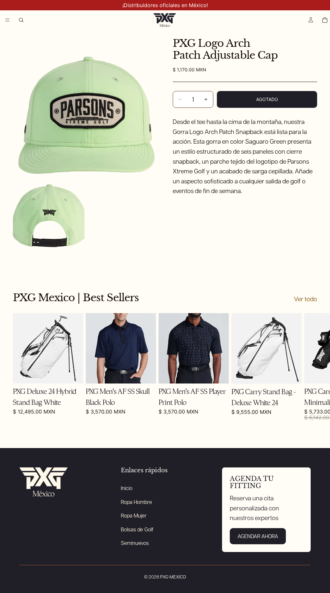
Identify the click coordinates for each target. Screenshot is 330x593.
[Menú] (7, 20)
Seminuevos (135, 542)
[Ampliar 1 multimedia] (85, 102)
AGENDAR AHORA (258, 536)
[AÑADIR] (73, 373)
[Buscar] (21, 20)
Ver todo (305, 299)
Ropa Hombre (136, 501)
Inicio (126, 488)
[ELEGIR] (219, 373)
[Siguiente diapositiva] (310, 367)
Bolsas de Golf (137, 529)
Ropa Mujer (134, 515)
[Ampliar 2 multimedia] (48, 211)
